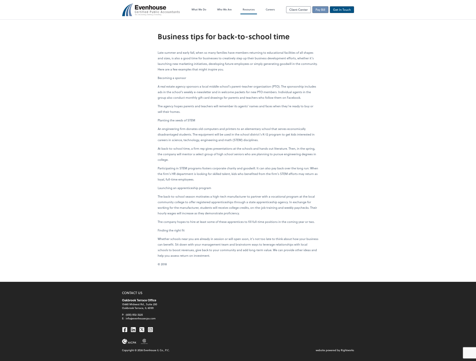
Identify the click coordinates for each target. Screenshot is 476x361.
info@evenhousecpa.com (141, 318)
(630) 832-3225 (134, 315)
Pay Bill (320, 9)
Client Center (298, 9)
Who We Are (224, 9)
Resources (249, 9)
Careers (270, 9)
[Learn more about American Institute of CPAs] (129, 341)
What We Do (199, 9)
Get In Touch (342, 9)
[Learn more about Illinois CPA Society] (144, 341)
